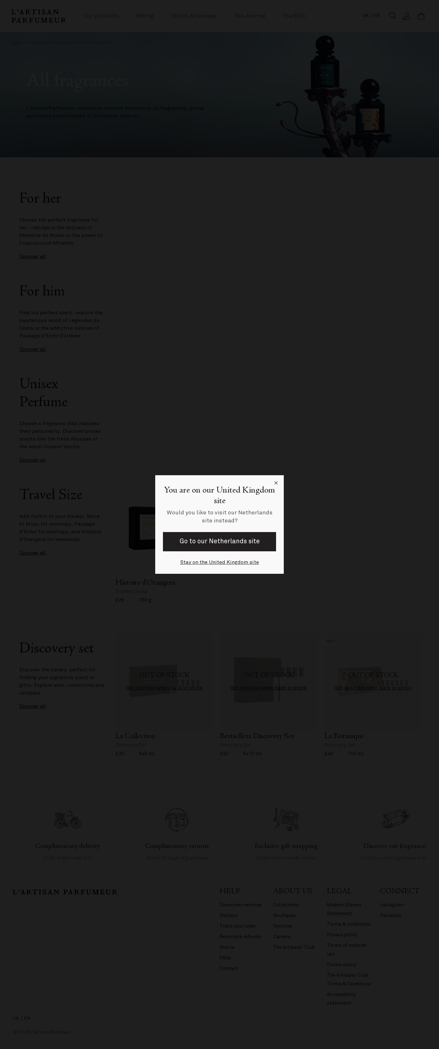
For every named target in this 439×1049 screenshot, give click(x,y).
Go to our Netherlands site (220, 541)
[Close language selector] (276, 483)
